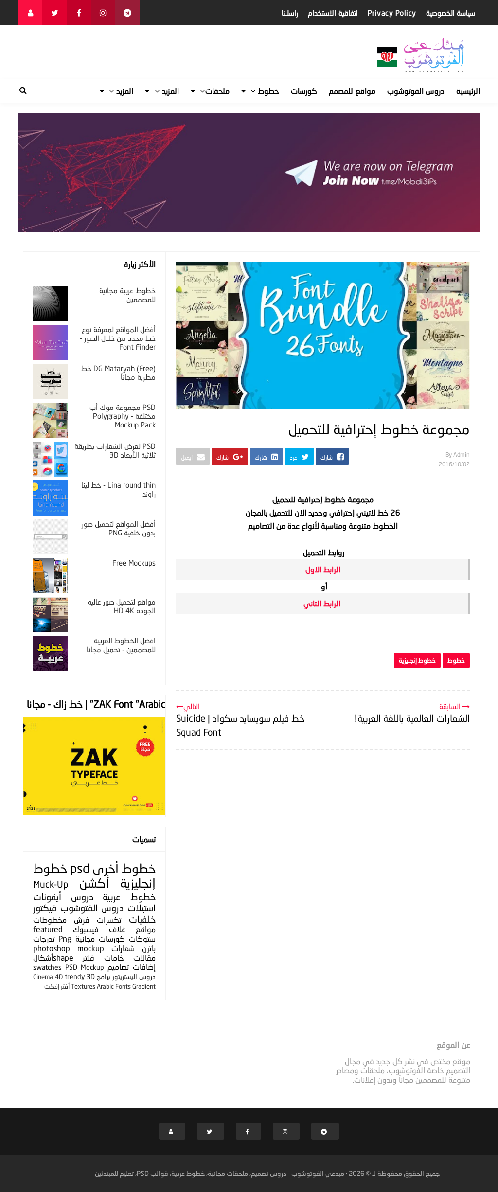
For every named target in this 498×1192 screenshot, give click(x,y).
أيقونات (47, 896)
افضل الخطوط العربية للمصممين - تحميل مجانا (121, 645)
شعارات (123, 948)
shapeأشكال (53, 957)
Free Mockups (134, 562)
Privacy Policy (392, 12)
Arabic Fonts (114, 986)
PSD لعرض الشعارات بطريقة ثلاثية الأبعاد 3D (115, 450)
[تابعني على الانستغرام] (103, 12)
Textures (83, 986)
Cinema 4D (48, 976)
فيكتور (44, 907)
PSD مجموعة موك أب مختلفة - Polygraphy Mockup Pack (122, 416)
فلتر (88, 957)
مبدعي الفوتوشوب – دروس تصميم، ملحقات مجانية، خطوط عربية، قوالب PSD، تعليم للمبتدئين (219, 1173)
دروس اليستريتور (134, 976)
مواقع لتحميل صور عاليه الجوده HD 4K (122, 606)
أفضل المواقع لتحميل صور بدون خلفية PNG (119, 528)
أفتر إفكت (57, 986)
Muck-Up (50, 884)
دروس (82, 896)
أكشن (94, 882)
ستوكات (142, 938)
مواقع (146, 929)
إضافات (144, 966)
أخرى (105, 868)
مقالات (144, 957)
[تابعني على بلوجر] (30, 12)
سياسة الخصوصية (451, 12)
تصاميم (118, 966)
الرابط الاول (321, 569)
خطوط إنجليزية (417, 660)
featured (48, 929)
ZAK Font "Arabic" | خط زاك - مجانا (96, 704)
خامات (114, 957)
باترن (149, 948)
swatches (47, 967)
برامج (103, 976)
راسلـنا (290, 12)
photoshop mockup (68, 948)
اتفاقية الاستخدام (333, 12)
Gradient (144, 986)
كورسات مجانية (100, 938)
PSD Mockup (84, 967)
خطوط (456, 660)
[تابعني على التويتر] (54, 12)
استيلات (141, 907)
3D (91, 976)
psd (79, 868)
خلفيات (142, 919)
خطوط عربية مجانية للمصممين (127, 294)
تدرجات (43, 938)
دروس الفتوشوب (92, 907)
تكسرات (109, 919)
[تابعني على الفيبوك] (79, 12)
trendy (75, 976)
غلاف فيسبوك (99, 929)
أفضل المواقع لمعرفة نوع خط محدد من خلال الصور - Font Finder (118, 338)
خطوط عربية (129, 896)
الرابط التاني (321, 603)
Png (64, 938)
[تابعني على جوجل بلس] (127, 12)
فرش (81, 919)
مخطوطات (50, 919)
